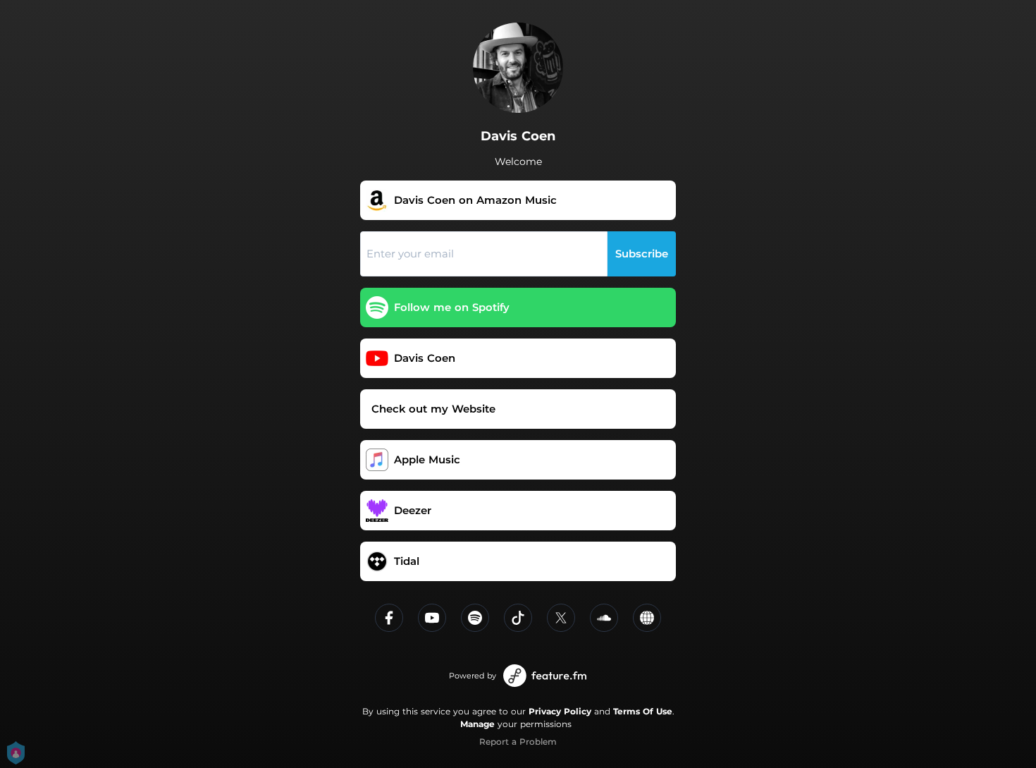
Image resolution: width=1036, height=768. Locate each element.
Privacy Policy (560, 711)
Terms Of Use (642, 711)
